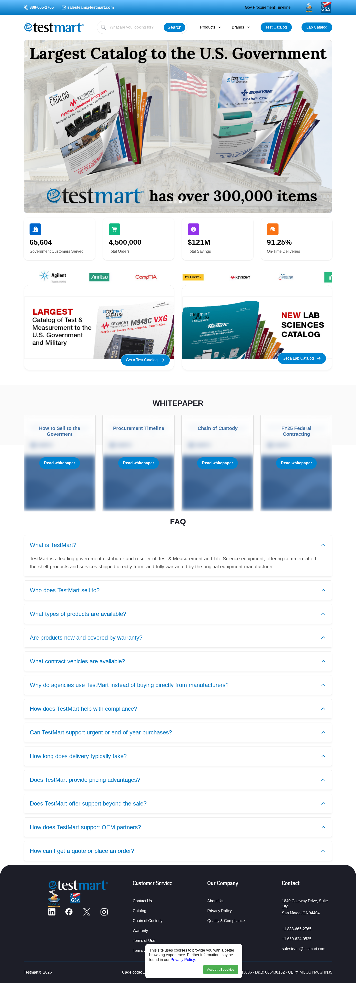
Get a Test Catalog (142, 360)
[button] (170, 201)
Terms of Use (144, 941)
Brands (238, 27)
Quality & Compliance (226, 921)
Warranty (140, 931)
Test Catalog (276, 27)
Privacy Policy (182, 960)
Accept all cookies (220, 969)
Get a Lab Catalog (298, 358)
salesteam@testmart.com (90, 7)
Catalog (139, 911)
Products (207, 27)
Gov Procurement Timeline (268, 7)
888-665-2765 (42, 7)
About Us (215, 901)
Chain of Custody (148, 921)
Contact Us (142, 901)
